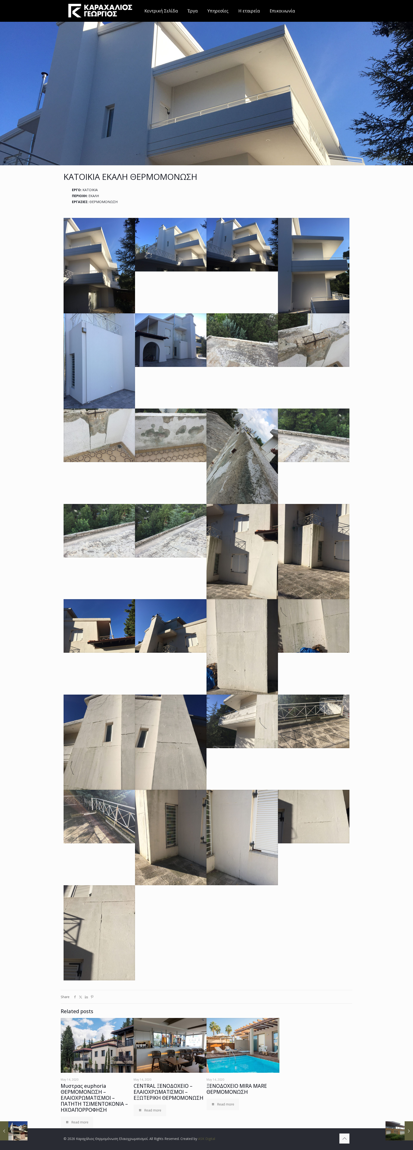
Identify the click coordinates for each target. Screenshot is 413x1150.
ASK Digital (206, 1138)
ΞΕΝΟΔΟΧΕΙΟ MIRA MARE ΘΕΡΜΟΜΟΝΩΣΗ (236, 1089)
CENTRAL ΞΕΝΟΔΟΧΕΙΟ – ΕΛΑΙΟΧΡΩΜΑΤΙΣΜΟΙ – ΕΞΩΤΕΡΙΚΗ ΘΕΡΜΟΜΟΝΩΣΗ (168, 1092)
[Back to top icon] (344, 1138)
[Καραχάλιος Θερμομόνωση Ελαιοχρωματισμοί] (100, 11)
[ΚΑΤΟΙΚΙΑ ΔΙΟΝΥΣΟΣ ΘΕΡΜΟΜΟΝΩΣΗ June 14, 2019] (13, 1130)
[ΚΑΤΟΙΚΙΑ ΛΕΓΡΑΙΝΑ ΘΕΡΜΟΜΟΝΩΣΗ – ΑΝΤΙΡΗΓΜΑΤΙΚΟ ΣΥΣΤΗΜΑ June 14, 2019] (399, 1130)
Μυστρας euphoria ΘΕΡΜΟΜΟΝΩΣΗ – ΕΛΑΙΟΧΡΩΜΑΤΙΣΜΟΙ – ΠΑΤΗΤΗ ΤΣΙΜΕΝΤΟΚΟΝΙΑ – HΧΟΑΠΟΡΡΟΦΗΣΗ (94, 1098)
